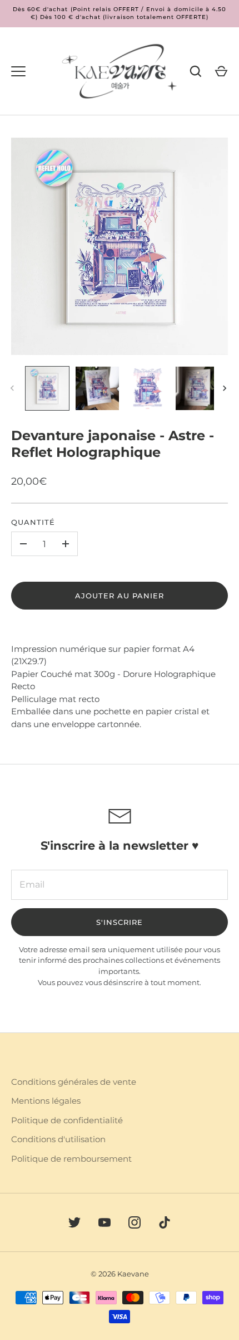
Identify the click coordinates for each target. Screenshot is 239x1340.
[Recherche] (195, 71)
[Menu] (18, 71)
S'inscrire (119, 922)
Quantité (33, 522)
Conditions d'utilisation (58, 1139)
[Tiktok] (164, 1222)
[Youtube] (104, 1222)
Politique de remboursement (71, 1158)
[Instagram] (134, 1222)
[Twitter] (74, 1222)
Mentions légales (46, 1100)
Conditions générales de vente (73, 1081)
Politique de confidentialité (67, 1120)
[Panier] (221, 71)
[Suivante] (225, 388)
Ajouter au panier (120, 595)
